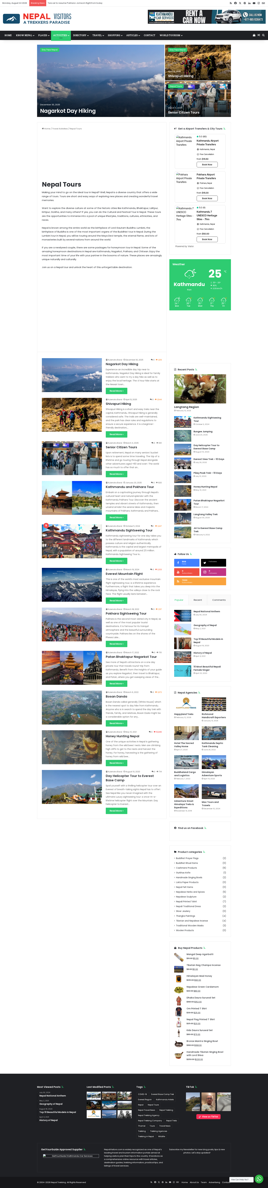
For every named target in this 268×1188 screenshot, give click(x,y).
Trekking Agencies (158, 1131)
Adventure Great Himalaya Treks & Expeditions (184, 804)
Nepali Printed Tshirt (186, 901)
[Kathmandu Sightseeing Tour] (72, 541)
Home (8, 35)
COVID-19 (142, 1094)
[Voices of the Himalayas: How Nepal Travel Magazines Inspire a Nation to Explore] (109, 1105)
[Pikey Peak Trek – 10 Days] (182, 477)
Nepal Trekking (166, 1110)
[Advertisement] (102, 155)
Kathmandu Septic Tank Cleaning (212, 745)
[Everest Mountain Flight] (72, 585)
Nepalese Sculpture (186, 896)
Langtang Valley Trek (206, 514)
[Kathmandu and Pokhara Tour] (72, 498)
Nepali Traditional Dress (188, 906)
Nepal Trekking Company (150, 1120)
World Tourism (170, 35)
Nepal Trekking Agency (148, 1115)
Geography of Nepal (205, 625)
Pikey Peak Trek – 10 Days (208, 472)
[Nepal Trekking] (37, 19)
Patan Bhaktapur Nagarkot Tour (131, 657)
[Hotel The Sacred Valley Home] (186, 733)
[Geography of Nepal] (182, 629)
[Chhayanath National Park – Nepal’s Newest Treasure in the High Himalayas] (125, 1105)
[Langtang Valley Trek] (182, 518)
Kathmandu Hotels (165, 1099)
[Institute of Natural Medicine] (94, 1105)
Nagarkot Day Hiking (68, 111)
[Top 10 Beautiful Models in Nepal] (182, 643)
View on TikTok (210, 1116)
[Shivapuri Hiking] (198, 63)
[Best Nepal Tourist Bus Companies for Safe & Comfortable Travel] (94, 1096)
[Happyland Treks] (186, 704)
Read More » (116, 390)
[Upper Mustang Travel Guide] (109, 1096)
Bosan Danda (116, 696)
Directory (79, 35)
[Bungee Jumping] (182, 436)
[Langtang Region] (200, 389)
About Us (194, 1182)
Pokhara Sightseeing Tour (126, 613)
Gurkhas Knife (183, 872)
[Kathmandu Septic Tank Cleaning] (214, 733)
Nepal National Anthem (207, 611)
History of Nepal (203, 652)
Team (204, 1182)
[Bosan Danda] (72, 707)
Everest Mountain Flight (124, 574)
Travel (97, 35)
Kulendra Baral (115, 359)
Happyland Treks (183, 714)
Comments (219, 600)
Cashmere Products (186, 867)
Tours (152, 1126)
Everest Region (145, 1099)
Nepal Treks (171, 1120)
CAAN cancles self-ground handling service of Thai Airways (77, 3)
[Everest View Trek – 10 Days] (182, 463)
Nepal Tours (176, 86)
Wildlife (161, 1136)
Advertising (214, 1182)
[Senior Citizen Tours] (198, 99)
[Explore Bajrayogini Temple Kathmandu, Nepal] (125, 1096)
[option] (134, 81)
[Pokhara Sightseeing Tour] (72, 624)
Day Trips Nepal (50, 49)
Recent (198, 600)
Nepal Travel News (146, 1110)
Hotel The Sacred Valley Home (184, 745)
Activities (60, 35)
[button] (193, 1102)
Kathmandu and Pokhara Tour (130, 487)
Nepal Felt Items (184, 887)
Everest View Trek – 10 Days (209, 459)
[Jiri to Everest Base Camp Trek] (182, 532)
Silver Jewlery (183, 911)
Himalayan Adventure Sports (212, 774)
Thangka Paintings (185, 916)
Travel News (164, 1126)
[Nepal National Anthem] (182, 616)
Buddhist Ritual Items (187, 863)
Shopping (114, 35)
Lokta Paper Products (187, 882)
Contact (149, 35)
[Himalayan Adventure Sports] (214, 762)
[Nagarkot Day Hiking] (100, 81)
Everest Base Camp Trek (162, 1094)
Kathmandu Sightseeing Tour (129, 530)
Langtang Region (186, 407)
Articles (132, 35)
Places (42, 35)
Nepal (140, 1104)
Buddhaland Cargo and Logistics (185, 774)
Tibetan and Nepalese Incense (192, 920)
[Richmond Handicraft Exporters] (214, 704)
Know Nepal (24, 35)
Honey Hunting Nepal (122, 736)
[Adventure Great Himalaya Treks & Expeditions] (186, 791)
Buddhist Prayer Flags (187, 858)
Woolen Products (185, 930)
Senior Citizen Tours (183, 112)
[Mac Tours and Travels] (214, 791)
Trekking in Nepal (146, 1136)
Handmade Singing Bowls (189, 877)
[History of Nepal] (182, 657)
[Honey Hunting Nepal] (72, 747)
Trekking (142, 1131)
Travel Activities (60, 128)
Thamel (141, 1126)
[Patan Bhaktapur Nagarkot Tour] (72, 668)
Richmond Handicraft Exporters (214, 716)
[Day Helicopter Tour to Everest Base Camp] (72, 787)
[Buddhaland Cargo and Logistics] (186, 762)
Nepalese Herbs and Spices (190, 891)
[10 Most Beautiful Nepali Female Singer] (182, 671)
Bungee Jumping (203, 431)
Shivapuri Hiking (180, 76)
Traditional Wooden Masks (190, 925)
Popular (179, 600)
